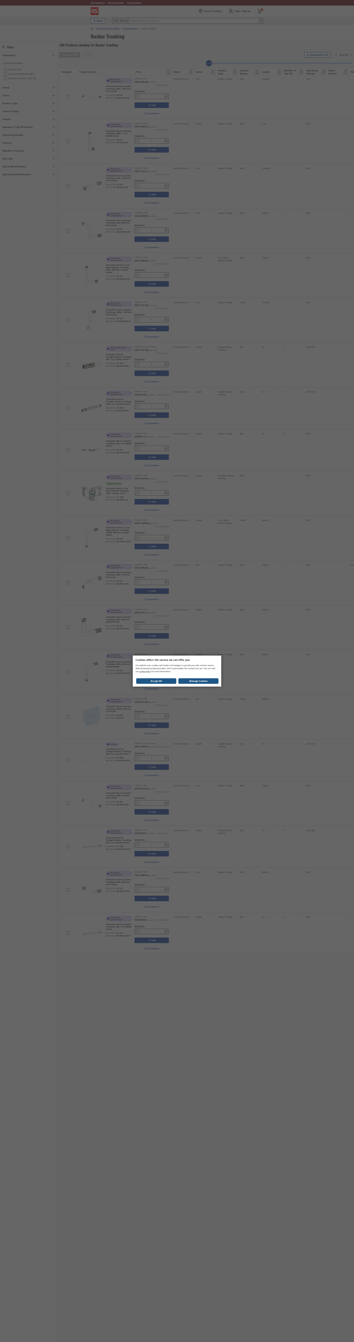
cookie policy (145, 671)
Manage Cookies (198, 681)
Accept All (156, 681)
